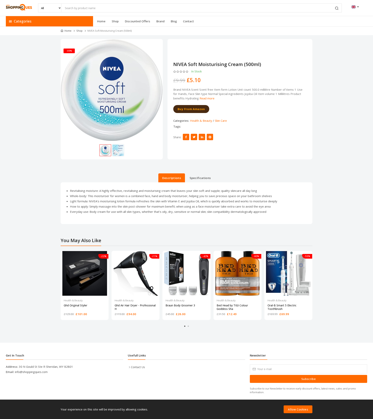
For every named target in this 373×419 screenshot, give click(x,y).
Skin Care (221, 121)
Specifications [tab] (200, 178)
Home (101, 21)
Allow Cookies (298, 409)
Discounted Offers (137, 21)
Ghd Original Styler (75, 305)
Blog (174, 21)
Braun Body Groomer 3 (180, 305)
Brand (160, 21)
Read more (207, 98)
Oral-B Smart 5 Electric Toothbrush (282, 307)
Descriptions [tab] (171, 178)
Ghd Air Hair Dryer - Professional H (135, 307)
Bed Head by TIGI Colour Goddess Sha (232, 307)
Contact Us (138, 367)
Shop (115, 21)
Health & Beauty (201, 121)
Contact (188, 21)
